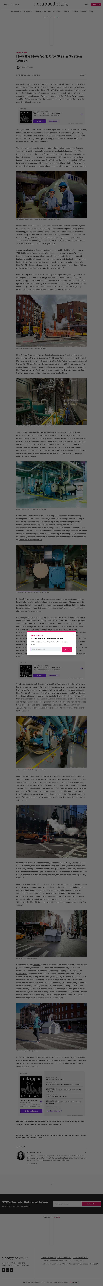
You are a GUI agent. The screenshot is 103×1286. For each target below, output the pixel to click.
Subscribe (67, 650)
